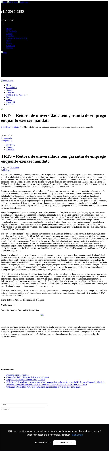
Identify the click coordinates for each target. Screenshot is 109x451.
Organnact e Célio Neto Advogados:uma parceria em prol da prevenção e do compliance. (43, 387)
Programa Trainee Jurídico (17, 375)
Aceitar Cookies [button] (64, 443)
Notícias (15, 127)
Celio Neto (5, 127)
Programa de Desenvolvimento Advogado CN (25, 380)
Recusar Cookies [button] (43, 443)
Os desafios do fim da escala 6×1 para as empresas (27, 377)
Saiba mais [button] (77, 435)
